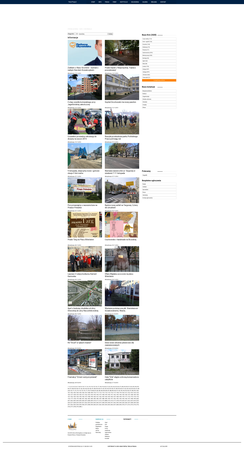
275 (137, 404)
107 (86, 392)
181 (83, 398)
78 (88, 390)
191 (112, 398)
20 (105, 386)
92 (119, 390)
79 (91, 390)
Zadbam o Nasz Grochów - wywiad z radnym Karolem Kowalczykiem (83, 69)
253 (74, 404)
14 (91, 386)
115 (109, 392)
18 (100, 386)
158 (89, 396)
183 (89, 398)
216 (112, 400)
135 (94, 394)
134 (92, 394)
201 (69, 400)
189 (106, 398)
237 (100, 402)
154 (77, 396)
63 (127, 388)
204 (77, 400)
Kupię (144, 184)
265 (109, 404)
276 (69, 406)
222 (129, 400)
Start (93, 2)
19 (102, 386)
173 (132, 396)
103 (74, 392)
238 (103, 402)
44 (86, 388)
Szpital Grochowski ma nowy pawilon (120, 102)
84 (101, 390)
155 (80, 396)
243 (117, 402)
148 (132, 394)
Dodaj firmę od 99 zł (159, 80)
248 (132, 402)
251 (69, 404)
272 (129, 404)
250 (137, 402)
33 (133, 386)
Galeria (145, 2)
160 (94, 396)
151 (69, 396)
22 (109, 386)
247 (129, 402)
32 (131, 386)
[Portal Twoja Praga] (72, 426)
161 (97, 396)
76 (84, 390)
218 (117, 400)
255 (80, 404)
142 (114, 394)
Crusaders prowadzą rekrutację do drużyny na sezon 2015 (82, 137)
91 (117, 390)
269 (120, 404)
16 (96, 386)
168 (117, 396)
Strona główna (73, 29)
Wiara (144, 107)
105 (80, 392)
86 (106, 390)
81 (95, 390)
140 (109, 394)
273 (132, 404)
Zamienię (145, 195)
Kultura (144, 93)
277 (72, 406)
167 (114, 396)
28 (122, 386)
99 (134, 390)
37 (70, 388)
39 (75, 388)
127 (72, 394)
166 (112, 396)
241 (112, 402)
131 (83, 394)
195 (123, 398)
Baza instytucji (148, 87)
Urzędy (144, 104)
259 (92, 404)
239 (106, 402)
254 (77, 404)
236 (97, 402)
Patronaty (98, 432)
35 (137, 386)
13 (89, 386)
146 (126, 394)
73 (77, 390)
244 (120, 402)
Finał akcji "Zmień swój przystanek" (82, 377)
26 (118, 386)
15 (94, 386)
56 (112, 388)
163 (103, 396)
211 (97, 400)
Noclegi (145, 58)
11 (85, 386)
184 (92, 398)
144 (120, 394)
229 (77, 402)
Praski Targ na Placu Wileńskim (81, 239)
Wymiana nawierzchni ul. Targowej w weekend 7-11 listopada (120, 172)
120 (123, 392)
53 (105, 388)
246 (126, 402)
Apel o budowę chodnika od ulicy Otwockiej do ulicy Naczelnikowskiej (83, 309)
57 (114, 388)
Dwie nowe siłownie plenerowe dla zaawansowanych (119, 344)
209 (92, 400)
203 (74, 400)
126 (69, 394)
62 (125, 388)
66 (134, 388)
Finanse (145, 50)
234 (92, 402)
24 (113, 386)
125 (137, 392)
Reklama (154, 2)
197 (129, 398)
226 (69, 402)
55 (110, 388)
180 (80, 398)
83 (99, 390)
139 (106, 394)
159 (92, 396)
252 (72, 404)
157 (86, 396)
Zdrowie (145, 74)
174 (134, 396)
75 (82, 390)
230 (80, 402)
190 (109, 398)
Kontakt (163, 2)
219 (120, 400)
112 (100, 392)
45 (88, 388)
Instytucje (124, 2)
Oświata (145, 102)
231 (83, 402)
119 (120, 392)
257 (86, 404)
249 (134, 402)
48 (94, 388)
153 (74, 396)
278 (74, 406)
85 (104, 390)
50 (99, 388)
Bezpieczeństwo (147, 91)
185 (94, 398)
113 (103, 392)
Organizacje (146, 96)
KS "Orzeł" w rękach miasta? (79, 343)
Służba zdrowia (147, 99)
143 (117, 394)
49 (97, 388)
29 (124, 386)
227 (72, 402)
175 (137, 396)
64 (129, 388)
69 (69, 390)
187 (100, 398)
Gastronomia (146, 52)
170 (123, 396)
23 (111, 386)
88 (110, 390)
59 (118, 388)
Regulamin (98, 426)
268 (117, 404)
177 (72, 398)
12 (87, 386)
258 (89, 404)
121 (126, 392)
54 (107, 388)
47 (92, 388)
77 (86, 390)
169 (120, 396)
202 (72, 400)
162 (100, 396)
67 (136, 388)
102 (72, 392)
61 (123, 388)
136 (97, 394)
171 (126, 396)
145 (123, 394)
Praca (144, 192)
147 (129, 394)
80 (93, 390)
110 (94, 392)
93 (121, 390)
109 (92, 392)
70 (71, 390)
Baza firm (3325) (149, 35)
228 (74, 402)
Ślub (144, 63)
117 (114, 392)
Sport (144, 61)
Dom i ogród (146, 41)
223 (132, 400)
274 (134, 404)
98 (132, 390)
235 (94, 402)
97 (130, 390)
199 (134, 398)
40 (77, 388)
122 (129, 392)
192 (114, 398)
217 (114, 400)
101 (69, 392)
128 (74, 394)
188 (103, 398)
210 (94, 400)
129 (77, 394)
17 (98, 386)
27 (120, 386)
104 (77, 392)
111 (97, 392)
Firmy (114, 2)
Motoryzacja (146, 55)
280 (80, 406)
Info (100, 2)
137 (100, 394)
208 (89, 400)
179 (77, 398)
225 (137, 400)
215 (109, 400)
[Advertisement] (122, 14)
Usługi (144, 69)
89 (112, 390)
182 (86, 398)
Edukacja (145, 47)
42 (81, 388)
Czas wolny (146, 39)
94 (123, 390)
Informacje (88, 29)
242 (114, 402)
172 (129, 396)
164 (106, 396)
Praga (107, 2)
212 (100, 400)
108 (89, 392)
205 (80, 400)
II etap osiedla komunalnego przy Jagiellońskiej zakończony (81, 103)
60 (121, 388)
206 (83, 400)
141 (112, 394)
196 (126, 398)
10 (83, 386)
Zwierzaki (145, 77)
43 (83, 388)
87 (108, 390)
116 (112, 392)
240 (109, 402)
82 (97, 390)
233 (89, 402)
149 (134, 394)
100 (137, 390)
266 (112, 404)
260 (94, 404)
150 (137, 394)
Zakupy (145, 72)
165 (109, 396)
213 (103, 400)
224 (134, 400)
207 (86, 400)
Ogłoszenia (135, 2)
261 (97, 404)
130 (80, 394)
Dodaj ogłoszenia (147, 198)
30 (126, 386)
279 (77, 406)
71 (73, 390)
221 (126, 400)
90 (115, 390)
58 (116, 388)
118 (117, 392)
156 (83, 396)
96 (128, 390)
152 (72, 396)
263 (103, 404)
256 (83, 404)
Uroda (144, 66)
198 (132, 398)
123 (132, 392)
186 (97, 398)
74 (80, 390)
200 (137, 398)
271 (126, 404)
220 (123, 400)
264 (106, 404)
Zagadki (145, 175)
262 (100, 404)
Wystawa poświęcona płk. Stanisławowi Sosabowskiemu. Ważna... (121, 309)
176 (69, 398)
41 (79, 388)
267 (114, 404)
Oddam (145, 186)
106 (83, 392)
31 (129, 386)
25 (115, 386)
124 (134, 392)
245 (123, 402)
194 (120, 398)
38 (72, 388)
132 (86, 394)
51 (101, 388)
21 (107, 386)
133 (89, 394)
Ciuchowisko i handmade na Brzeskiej (120, 239)
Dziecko (145, 44)
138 (103, 394)
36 (68, 388)
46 (90, 388)
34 (135, 386)
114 (106, 392)
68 (138, 388)
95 (126, 390)
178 (74, 398)
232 (86, 402)
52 (103, 388)
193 (117, 398)
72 (75, 390)
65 (132, 388)
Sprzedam (145, 189)
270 (123, 404)
